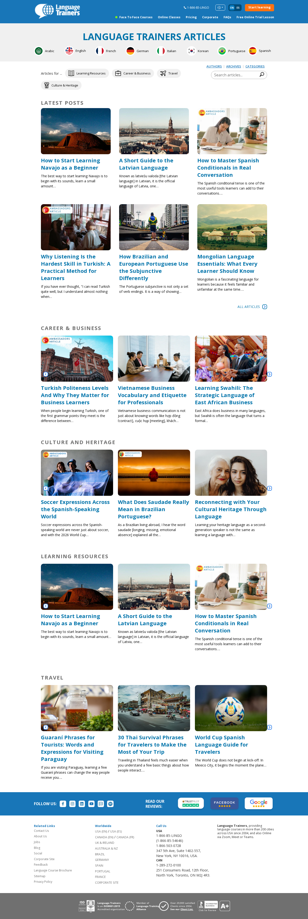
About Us (40, 836)
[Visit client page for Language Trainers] (178, 906)
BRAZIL (100, 854)
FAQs (227, 17)
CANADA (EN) (104, 837)
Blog (37, 848)
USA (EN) (101, 831)
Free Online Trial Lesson (255, 17)
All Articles (248, 306)
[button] (45, 374)
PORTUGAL (102, 871)
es (238, 7)
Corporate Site (44, 859)
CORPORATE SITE (107, 883)
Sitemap (39, 876)
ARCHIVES (233, 66)
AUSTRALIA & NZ (106, 848)
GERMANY (102, 860)
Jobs (37, 842)
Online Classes (169, 17)
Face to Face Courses (136, 17)
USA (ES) (116, 831)
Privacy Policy (43, 882)
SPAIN (99, 866)
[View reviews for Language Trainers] (214, 906)
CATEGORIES (255, 66)
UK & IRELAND (104, 843)
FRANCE (100, 877)
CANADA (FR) (125, 837)
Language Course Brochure (53, 870)
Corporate (210, 17)
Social (38, 853)
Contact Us (41, 831)
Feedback (41, 865)
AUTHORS (214, 66)
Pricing (191, 17)
